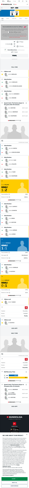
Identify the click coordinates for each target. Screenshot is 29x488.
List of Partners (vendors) (8, 475)
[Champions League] (22, 1)
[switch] (9, 32)
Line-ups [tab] (14, 18)
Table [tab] (26, 18)
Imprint (9, 466)
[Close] (26, 434)
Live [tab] (2, 18)
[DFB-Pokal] (19, 1)
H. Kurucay (21, 46)
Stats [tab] (20, 18)
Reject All (14, 482)
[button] (27, 4)
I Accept (14, 478)
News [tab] (7, 18)
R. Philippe (21, 41)
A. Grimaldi (8, 44)
